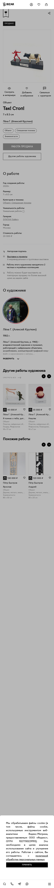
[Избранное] (38, 4)
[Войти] (31, 4)
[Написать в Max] (27, 884)
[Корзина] (46, 4)
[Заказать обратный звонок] (12, 884)
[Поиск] (4, 884)
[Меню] (49, 883)
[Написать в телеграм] (19, 884)
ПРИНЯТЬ (27, 865)
